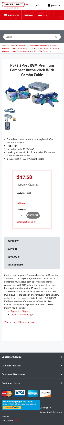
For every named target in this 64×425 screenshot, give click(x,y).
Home (4, 45)
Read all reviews (27, 321)
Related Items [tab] (15, 264)
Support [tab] (12, 249)
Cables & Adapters (18, 45)
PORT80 (18, 420)
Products (13, 15)
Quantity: (21, 209)
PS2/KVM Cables (41, 48)
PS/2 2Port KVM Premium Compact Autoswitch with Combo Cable (32, 69)
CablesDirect (15, 5)
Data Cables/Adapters (38, 45)
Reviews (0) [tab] (14, 256)
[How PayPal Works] (21, 401)
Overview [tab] (13, 241)
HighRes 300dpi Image (22, 314)
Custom (28, 15)
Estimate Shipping (26, 221)
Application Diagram (20, 311)
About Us (42, 15)
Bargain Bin (11, 25)
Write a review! (11, 321)
